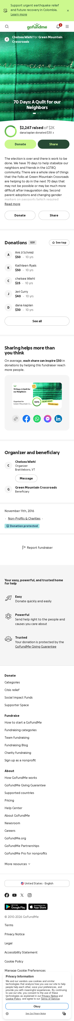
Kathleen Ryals (25, 265)
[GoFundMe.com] (37, 26)
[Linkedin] (58, 419)
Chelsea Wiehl (25, 461)
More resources (16, 864)
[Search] (7, 26)
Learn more (19, 14)
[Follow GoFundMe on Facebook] (7, 895)
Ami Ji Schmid (24, 252)
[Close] (68, 11)
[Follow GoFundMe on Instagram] (29, 895)
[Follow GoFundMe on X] (22, 895)
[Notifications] (58, 26)
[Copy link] (16, 419)
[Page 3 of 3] (40, 113)
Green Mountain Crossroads (36, 487)
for (37, 39)
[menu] (67, 26)
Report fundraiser (40, 547)
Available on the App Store (38, 906)
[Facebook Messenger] (47, 419)
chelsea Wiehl (25, 278)
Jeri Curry (21, 291)
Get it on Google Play (16, 906)
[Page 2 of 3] (38, 113)
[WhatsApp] (37, 419)
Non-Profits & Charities (24, 518)
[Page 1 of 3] (34, 113)
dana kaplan (24, 305)
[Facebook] (26, 419)
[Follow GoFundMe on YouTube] (14, 895)
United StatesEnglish (39, 883)
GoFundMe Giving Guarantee (35, 646)
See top (61, 242)
